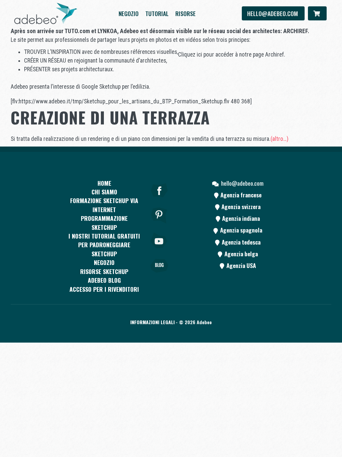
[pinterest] (159, 224)
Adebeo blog (104, 280)
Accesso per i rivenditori (104, 289)
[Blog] (159, 275)
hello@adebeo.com (273, 13)
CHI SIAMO (104, 191)
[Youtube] (159, 249)
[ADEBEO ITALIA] (45, 13)
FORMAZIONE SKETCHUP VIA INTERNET (104, 204)
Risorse (185, 13)
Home (104, 183)
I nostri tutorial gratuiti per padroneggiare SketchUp (104, 245)
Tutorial (157, 13)
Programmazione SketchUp (104, 222)
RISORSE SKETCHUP (104, 271)
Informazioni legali (152, 322)
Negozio (129, 13)
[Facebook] (159, 199)
